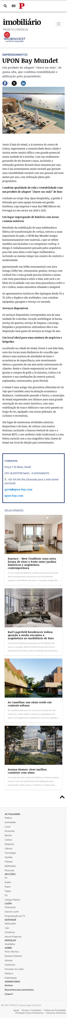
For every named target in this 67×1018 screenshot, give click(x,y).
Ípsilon (8, 882)
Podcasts (9, 870)
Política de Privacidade (55, 1010)
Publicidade (11, 977)
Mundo (8, 835)
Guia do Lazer (12, 911)
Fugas (8, 891)
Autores (8, 960)
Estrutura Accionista (56, 1013)
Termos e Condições (31, 1010)
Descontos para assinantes (19, 989)
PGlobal (8, 861)
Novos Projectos (13, 936)
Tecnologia (10, 852)
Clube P (9, 994)
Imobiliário (10, 944)
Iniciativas (10, 932)
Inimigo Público (12, 899)
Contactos (10, 964)
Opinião (8, 857)
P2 (6, 877)
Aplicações (10, 923)
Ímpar (8, 886)
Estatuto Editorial (13, 956)
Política (8, 817)
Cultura (8, 839)
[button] (7, 110)
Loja (7, 927)
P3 (6, 895)
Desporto (9, 844)
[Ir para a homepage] (21, 6)
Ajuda (16, 1010)
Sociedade (10, 822)
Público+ (9, 973)
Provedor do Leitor (14, 969)
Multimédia (10, 866)
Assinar (9, 985)
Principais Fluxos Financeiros (29, 1013)
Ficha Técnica (12, 951)
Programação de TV (15, 916)
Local (7, 826)
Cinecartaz (10, 907)
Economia (9, 831)
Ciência (8, 848)
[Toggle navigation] (58, 24)
